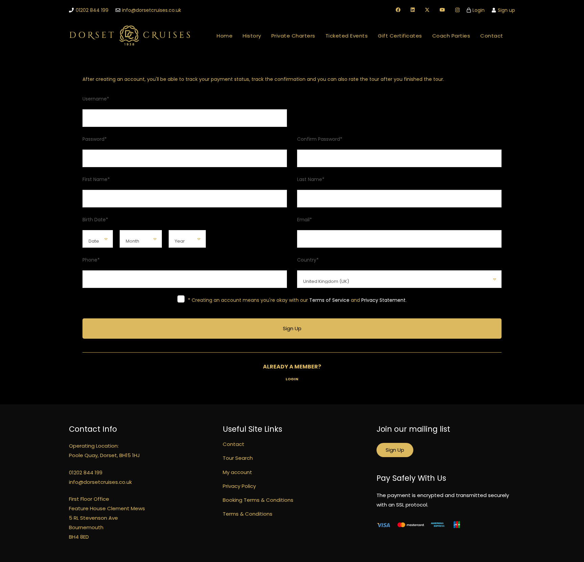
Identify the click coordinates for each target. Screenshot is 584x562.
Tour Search (238, 458)
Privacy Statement (383, 300)
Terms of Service (329, 300)
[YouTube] (442, 9)
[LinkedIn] (413, 9)
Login (292, 379)
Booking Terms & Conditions (258, 499)
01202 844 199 (85, 472)
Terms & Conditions (247, 513)
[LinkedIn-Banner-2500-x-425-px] (130, 35)
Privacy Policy (239, 486)
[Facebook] (398, 9)
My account (237, 472)
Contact (233, 444)
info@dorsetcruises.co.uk (100, 482)
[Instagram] (457, 10)
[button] (320, 35)
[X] (427, 10)
